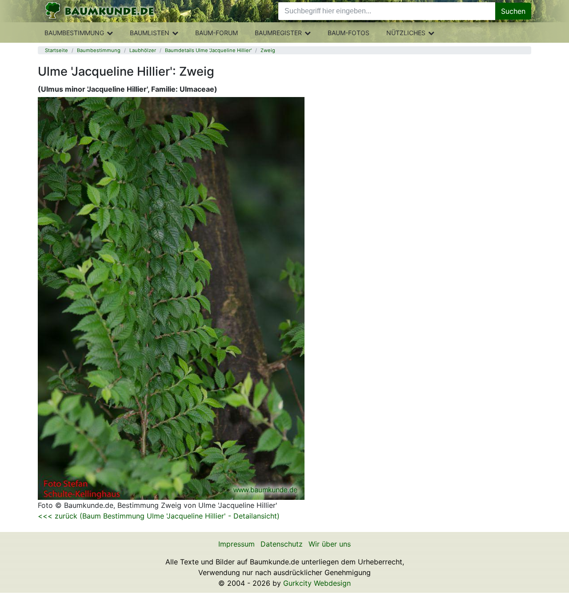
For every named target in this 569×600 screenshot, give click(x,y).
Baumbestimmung (74, 32)
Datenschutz (281, 543)
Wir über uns (330, 543)
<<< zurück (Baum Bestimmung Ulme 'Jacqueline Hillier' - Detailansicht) (159, 515)
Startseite (56, 50)
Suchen (513, 11)
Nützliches (405, 32)
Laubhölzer (142, 50)
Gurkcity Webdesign (317, 583)
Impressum (236, 543)
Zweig (267, 50)
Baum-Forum (216, 32)
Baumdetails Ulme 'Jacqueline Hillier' (208, 50)
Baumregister (278, 32)
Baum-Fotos (348, 32)
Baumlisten (149, 32)
